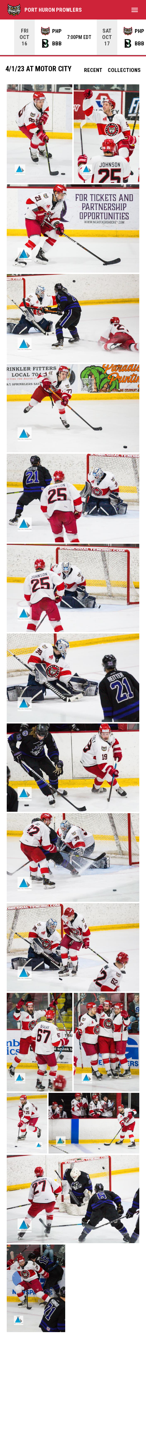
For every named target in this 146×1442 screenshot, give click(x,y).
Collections (124, 70)
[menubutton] (134, 10)
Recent (93, 70)
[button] (39, 133)
